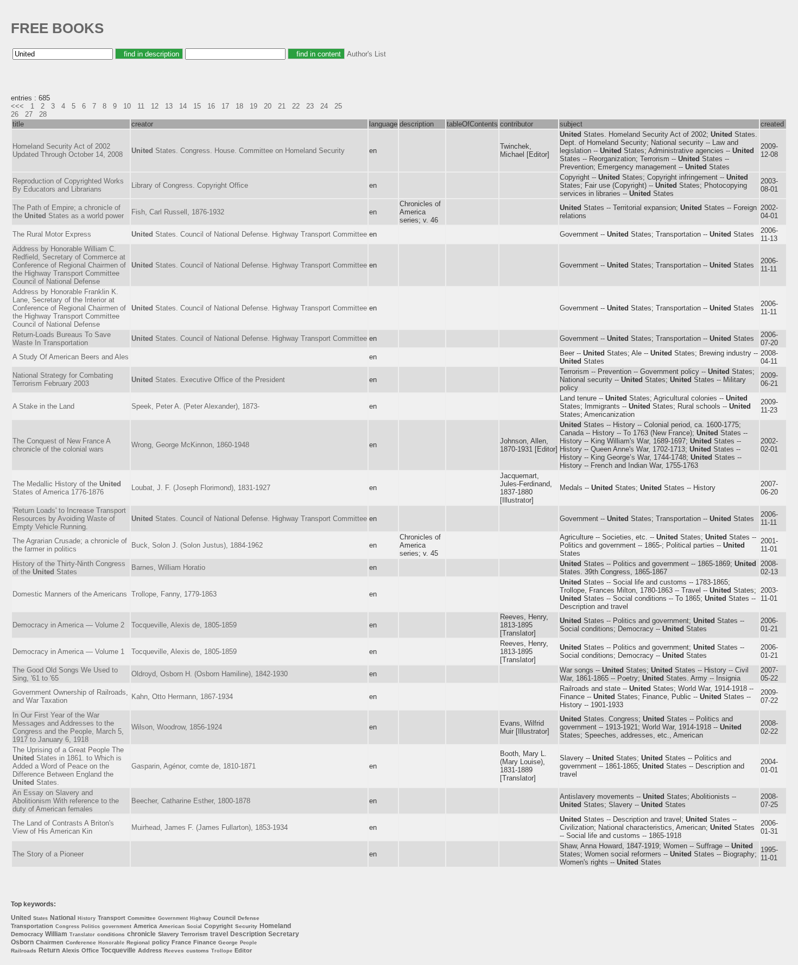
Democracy (27, 934)
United (21, 918)
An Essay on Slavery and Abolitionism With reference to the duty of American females (65, 801)
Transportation (32, 926)
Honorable (111, 942)
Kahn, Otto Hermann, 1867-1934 (182, 697)
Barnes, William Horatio (168, 567)
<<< (17, 106)
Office (90, 950)
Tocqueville (118, 950)
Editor (243, 950)
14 (183, 106)
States (40, 918)
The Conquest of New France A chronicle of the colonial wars (61, 445)
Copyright (218, 926)
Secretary (283, 934)
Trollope (221, 951)
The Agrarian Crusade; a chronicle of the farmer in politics (69, 545)
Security (246, 926)
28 (43, 114)
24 (324, 106)
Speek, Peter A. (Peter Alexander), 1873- (195, 406)
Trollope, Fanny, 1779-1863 (174, 594)
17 (225, 106)
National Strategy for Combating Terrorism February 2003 (62, 379)
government (116, 926)
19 (253, 106)
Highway (200, 918)
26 (14, 114)
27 (29, 114)
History (87, 918)
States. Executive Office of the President (208, 380)
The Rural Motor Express (51, 234)
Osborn (22, 942)
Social (194, 926)
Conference (81, 942)
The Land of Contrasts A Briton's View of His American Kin (63, 827)
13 (169, 106)
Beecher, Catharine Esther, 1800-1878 (190, 801)
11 (140, 106)
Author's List (366, 54)
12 (155, 106)
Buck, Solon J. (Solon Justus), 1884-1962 (197, 545)
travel (219, 934)
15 (197, 106)
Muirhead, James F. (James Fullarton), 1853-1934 (209, 827)
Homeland (275, 926)
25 (338, 106)
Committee (142, 918)
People (248, 942)
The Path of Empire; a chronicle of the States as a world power (68, 212)
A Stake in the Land (43, 406)
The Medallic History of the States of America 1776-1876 (66, 488)
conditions (111, 934)
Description (248, 934)
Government (173, 918)
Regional (138, 942)
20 (267, 106)
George (228, 942)
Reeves (174, 951)
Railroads (23, 951)
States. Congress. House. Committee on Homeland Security (238, 151)
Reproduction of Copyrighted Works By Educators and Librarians (68, 185)
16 (211, 106)
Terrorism (194, 934)
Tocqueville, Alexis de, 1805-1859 (184, 625)
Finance (204, 942)
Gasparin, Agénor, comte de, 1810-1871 (193, 766)
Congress (67, 926)
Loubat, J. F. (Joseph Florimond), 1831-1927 (200, 488)
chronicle (141, 934)
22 (296, 106)
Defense (248, 918)
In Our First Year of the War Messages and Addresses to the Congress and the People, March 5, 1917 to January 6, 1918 (68, 727)
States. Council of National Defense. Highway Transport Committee (249, 234)
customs (197, 951)
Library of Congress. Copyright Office (189, 185)
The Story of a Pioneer (48, 854)
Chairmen (50, 942)
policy (160, 942)
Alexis (70, 950)
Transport (111, 918)
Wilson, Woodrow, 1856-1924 (176, 727)
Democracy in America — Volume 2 (68, 625)
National (62, 918)
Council (224, 918)
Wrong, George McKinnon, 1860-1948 (190, 445)
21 (282, 106)
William (56, 934)
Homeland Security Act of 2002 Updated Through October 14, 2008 (67, 150)
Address (150, 950)
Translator (82, 934)
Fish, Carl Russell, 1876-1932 (177, 212)
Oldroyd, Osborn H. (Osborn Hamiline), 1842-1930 (209, 674)
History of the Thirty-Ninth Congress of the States (68, 568)
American (172, 926)
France (181, 942)
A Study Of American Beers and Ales (70, 357)
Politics (90, 926)
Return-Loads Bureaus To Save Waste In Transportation (61, 339)
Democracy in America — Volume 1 (68, 651)
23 (310, 106)
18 (239, 106)
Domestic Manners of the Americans (69, 594)
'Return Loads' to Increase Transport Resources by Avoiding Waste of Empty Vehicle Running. (69, 518)
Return (49, 950)
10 (127, 106)
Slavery (168, 934)
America (145, 926)
